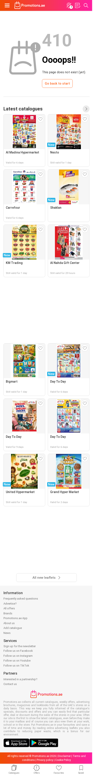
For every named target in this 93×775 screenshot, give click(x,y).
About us (9, 623)
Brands (7, 613)
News (7, 633)
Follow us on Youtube (16, 660)
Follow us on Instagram (18, 655)
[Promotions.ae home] (29, 5)
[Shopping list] (77, 5)
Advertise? (10, 603)
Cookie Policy (63, 760)
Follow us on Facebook (18, 650)
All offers (9, 608)
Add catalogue (12, 628)
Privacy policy (45, 760)
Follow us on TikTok (16, 665)
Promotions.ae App (15, 618)
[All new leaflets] (86, 108)
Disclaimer (64, 756)
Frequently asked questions (20, 598)
